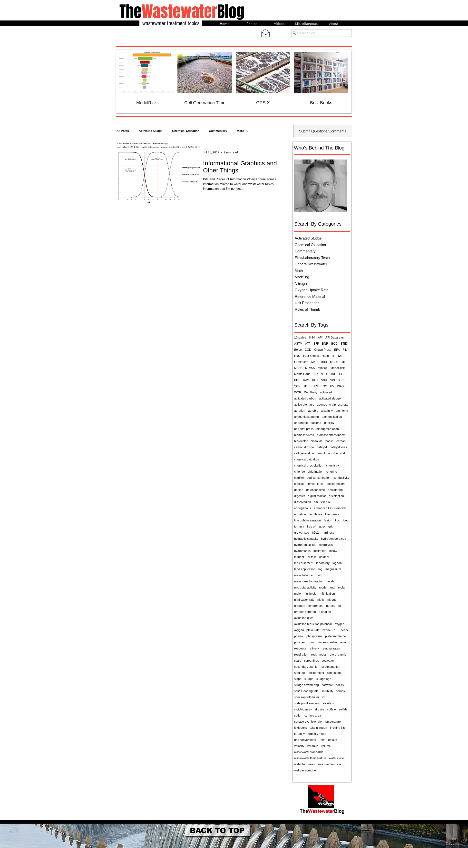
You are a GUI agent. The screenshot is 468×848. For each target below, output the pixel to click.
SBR (324, 380)
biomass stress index (331, 435)
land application (304, 569)
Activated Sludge (150, 131)
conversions (315, 484)
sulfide (343, 709)
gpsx (322, 526)
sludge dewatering (306, 685)
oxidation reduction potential (313, 624)
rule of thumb (337, 654)
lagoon (337, 563)
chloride (299, 471)
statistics (328, 703)
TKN (315, 386)
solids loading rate (306, 691)
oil (339, 606)
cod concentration (319, 477)
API (320, 337)
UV (332, 386)
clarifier (299, 477)
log (320, 569)
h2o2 (315, 532)
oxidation (325, 612)
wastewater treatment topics (170, 23)
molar (342, 587)
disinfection (336, 496)
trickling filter (338, 727)
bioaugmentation (327, 429)
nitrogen (332, 599)
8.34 (312, 337)
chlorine (331, 471)
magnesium (333, 569)
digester (299, 496)
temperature (333, 721)
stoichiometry (303, 709)
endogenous (302, 508)
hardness (328, 532)
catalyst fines (338, 447)
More (240, 131)
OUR (342, 374)
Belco (298, 349)
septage (299, 673)
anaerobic (301, 423)
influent (299, 557)
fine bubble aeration (307, 520)
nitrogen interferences (308, 606)
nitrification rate (304, 599)
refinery (314, 648)
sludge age (323, 679)
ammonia (342, 410)
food (346, 520)
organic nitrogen (305, 612)
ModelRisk (338, 368)
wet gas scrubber (305, 770)
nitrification (328, 593)
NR (315, 374)
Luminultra (301, 362)
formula (299, 526)
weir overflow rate (329, 764)
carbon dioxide (304, 447)
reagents (300, 648)
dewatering (335, 490)
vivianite (312, 746)
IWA (340, 356)
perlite (345, 630)
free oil (311, 526)
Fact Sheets (311, 356)
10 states (300, 337)
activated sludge (330, 398)
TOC (324, 386)
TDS (306, 386)
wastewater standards (308, 752)
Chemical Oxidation (185, 131)
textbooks (300, 727)
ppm (311, 642)
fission (328, 520)
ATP (308, 343)
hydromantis (302, 551)
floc (337, 520)
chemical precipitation (308, 465)
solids (340, 685)
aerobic (313, 410)
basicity (329, 423)
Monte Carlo (302, 374)
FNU (297, 356)
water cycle (336, 758)
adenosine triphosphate (332, 404)
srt (323, 697)
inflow (333, 551)
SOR (297, 386)
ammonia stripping (306, 417)
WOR (297, 392)
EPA (337, 349)
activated (326, 392)
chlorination (315, 471)
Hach (325, 356)
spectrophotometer (306, 697)
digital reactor (317, 496)
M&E (314, 362)
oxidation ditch (303, 618)
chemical (339, 453)
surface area (312, 715)
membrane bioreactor (308, 581)
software (327, 685)
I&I (333, 356)
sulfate (331, 709)
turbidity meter (317, 734)
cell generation (304, 453)
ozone (326, 630)
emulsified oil (322, 502)
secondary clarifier (306, 666)
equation (300, 514)
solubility (327, 691)
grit (330, 526)
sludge (308, 679)
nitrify (320, 599)
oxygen (339, 624)
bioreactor (301, 441)
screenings (311, 660)
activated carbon (305, 398)
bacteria (316, 423)
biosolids (316, 441)
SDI (332, 380)
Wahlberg (310, 392)
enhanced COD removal (330, 508)
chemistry (332, 465)
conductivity (341, 477)
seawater (328, 660)
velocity (299, 746)
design (298, 490)
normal (330, 606)
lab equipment (303, 563)
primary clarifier (327, 642)
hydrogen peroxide (333, 538)
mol (332, 587)
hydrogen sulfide (305, 545)
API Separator (334, 337)
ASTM (298, 343)
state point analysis (307, 703)
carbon (341, 441)
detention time (315, 490)
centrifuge (323, 453)
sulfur (298, 715)
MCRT (334, 362)
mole (297, 593)
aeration (299, 410)
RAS (306, 380)
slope (298, 679)
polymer (299, 642)
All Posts (123, 131)
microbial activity (305, 587)
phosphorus (314, 636)
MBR (324, 362)
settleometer (316, 673)
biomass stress (304, 435)
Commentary (218, 131)
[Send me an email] (265, 33)
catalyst (322, 447)
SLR (341, 380)
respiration (301, 654)
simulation (334, 673)
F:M (345, 349)
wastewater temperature (310, 758)
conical (299, 484)
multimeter (311, 593)
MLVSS (310, 368)
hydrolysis (326, 545)
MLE (344, 362)
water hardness (304, 764)
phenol (298, 636)
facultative (315, 514)
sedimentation (331, 666)
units (322, 740)
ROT (315, 380)
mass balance (303, 575)
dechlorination (335, 484)
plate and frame (335, 636)
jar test (311, 557)
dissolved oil (302, 502)
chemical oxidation (306, 459)
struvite (319, 709)
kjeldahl (324, 557)
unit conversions (305, 740)
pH (336, 630)
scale (297, 660)
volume (326, 746)
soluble (341, 691)
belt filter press (303, 429)
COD (308, 349)
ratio (343, 642)
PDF (297, 380)
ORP (333, 374)
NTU (324, 374)
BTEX (344, 343)
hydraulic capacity (306, 538)
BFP (316, 343)
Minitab (323, 368)
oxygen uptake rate (307, 630)
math (319, 575)
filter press (332, 514)
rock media (318, 654)
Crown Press (322, 349)
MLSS (298, 368)
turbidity (299, 734)
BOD (334, 343)
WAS (340, 386)
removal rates (331, 648)
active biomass (304, 404)
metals (330, 581)
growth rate (301, 532)
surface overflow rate (308, 721)
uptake (332, 740)
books (329, 441)
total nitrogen (318, 727)
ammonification (332, 417)
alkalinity (327, 410)
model (323, 587)
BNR (325, 343)
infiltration (319, 551)
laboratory (323, 563)
